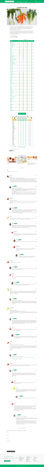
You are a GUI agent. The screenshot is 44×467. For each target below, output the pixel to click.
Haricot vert (11, 83)
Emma (17, 387)
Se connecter (37, 1)
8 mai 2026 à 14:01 (8, 170)
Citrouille (11, 72)
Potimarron (11, 99)
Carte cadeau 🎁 (29, 3)
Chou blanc (11, 60)
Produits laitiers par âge (20, 163)
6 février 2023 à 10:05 (14, 319)
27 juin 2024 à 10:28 (18, 240)
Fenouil (11, 81)
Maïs (10, 84)
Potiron (11, 101)
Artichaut (11, 42)
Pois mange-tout (12, 96)
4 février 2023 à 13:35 (12, 308)
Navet (11, 86)
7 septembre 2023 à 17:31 (14, 328)
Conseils (23, 3)
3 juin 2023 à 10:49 (17, 388)
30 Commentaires (35, 153)
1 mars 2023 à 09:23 (13, 299)
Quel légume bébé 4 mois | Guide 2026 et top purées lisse (13, 171)
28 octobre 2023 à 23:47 (14, 274)
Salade (11, 105)
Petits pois (11, 93)
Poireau (11, 95)
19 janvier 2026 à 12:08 (20, 255)
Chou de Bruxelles (12, 63)
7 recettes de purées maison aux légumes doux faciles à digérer (29, 357)
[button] (22, 114)
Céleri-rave (11, 57)
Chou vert (11, 69)
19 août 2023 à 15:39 (11, 217)
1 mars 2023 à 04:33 (11, 289)
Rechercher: (25, 39)
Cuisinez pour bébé (22, 1)
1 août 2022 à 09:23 (18, 415)
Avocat (11, 48)
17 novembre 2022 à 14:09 (14, 355)
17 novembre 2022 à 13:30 (12, 342)
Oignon (11, 87)
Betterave (11, 51)
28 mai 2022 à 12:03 (15, 381)
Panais (11, 89)
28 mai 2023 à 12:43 (11, 261)
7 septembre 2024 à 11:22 (12, 198)
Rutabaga (11, 104)
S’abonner (33, 3)
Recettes (14, 3)
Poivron (11, 98)
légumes (12, 26)
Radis (11, 102)
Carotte (11, 54)
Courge (11, 75)
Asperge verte (12, 45)
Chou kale (11, 66)
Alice (12, 298)
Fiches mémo (18, 3)
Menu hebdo (10, 3)
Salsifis (11, 107)
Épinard (11, 80)
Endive (11, 78)
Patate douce (12, 90)
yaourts (16, 209)
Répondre (36, 175)
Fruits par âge (9, 163)
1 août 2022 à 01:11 (15, 403)
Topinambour (12, 110)
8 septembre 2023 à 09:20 (16, 335)
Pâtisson (11, 92)
